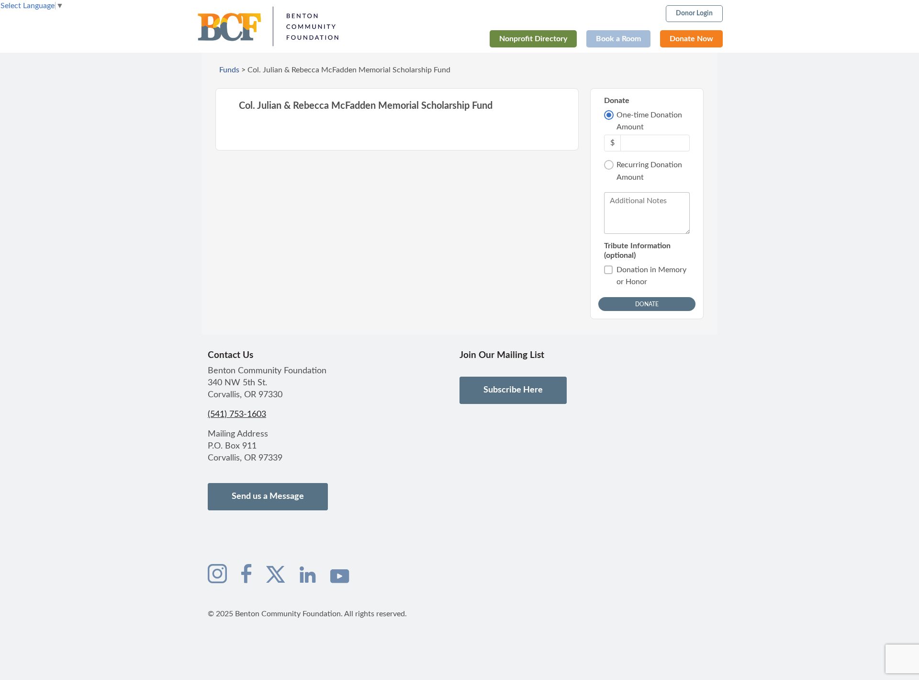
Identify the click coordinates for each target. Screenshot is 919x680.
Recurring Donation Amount (649, 171)
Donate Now (691, 39)
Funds (229, 70)
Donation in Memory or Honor (651, 276)
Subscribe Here (513, 390)
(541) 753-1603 (237, 414)
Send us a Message (268, 496)
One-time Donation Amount (649, 121)
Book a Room (618, 39)
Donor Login (694, 13)
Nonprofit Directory (533, 39)
